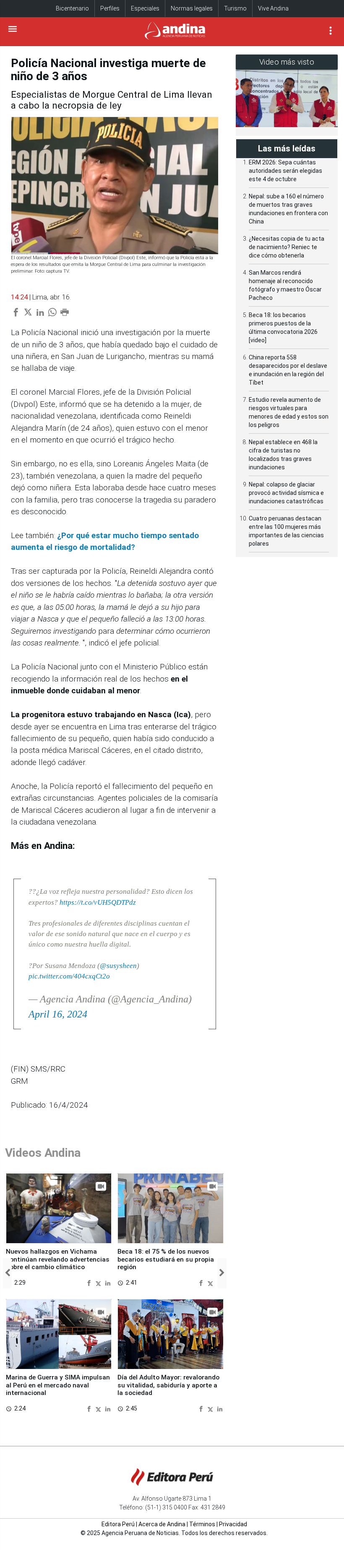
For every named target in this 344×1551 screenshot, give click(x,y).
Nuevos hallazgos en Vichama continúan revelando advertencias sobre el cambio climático (57, 1259)
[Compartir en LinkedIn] (108, 1282)
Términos (202, 1524)
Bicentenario (72, 8)
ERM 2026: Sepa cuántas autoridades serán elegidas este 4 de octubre (285, 170)
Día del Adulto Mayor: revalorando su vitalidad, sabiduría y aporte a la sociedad (168, 1385)
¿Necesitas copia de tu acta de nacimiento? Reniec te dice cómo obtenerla (286, 247)
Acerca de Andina (161, 1524)
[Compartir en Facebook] (90, 1282)
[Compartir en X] (99, 1282)
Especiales (145, 8)
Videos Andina (43, 1153)
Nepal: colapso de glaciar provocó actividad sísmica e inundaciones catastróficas (286, 493)
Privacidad (233, 1524)
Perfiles (110, 8)
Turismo (235, 8)
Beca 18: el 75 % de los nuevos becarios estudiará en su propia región (165, 1259)
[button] (7, 1273)
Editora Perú (118, 1524)
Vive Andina (273, 8)
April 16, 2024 (58, 1014)
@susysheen (118, 966)
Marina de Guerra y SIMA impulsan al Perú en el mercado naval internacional (58, 1385)
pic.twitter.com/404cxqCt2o (69, 976)
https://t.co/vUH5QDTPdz (98, 902)
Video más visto (287, 61)
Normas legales (192, 8)
